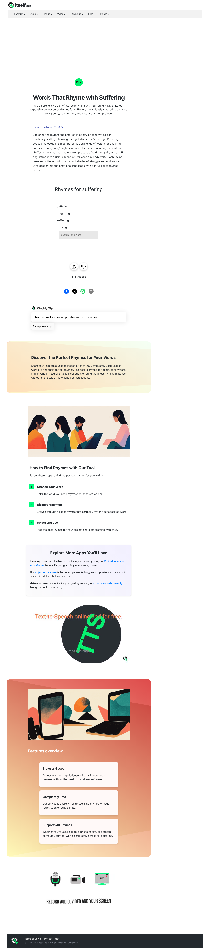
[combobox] (78, 235)
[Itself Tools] (79, 891)
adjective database (45, 572)
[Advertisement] (105, 43)
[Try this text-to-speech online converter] (79, 634)
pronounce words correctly (107, 583)
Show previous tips (42, 326)
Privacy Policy (51, 938)
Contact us (73, 942)
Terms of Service (34, 938)
